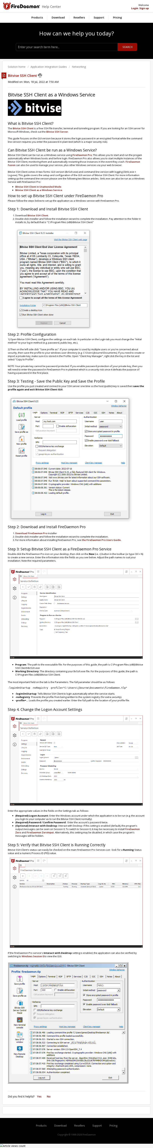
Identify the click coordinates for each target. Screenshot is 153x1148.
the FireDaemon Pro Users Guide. (101, 540)
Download (58, 17)
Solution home (17, 66)
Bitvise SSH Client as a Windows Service (38, 190)
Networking (79, 66)
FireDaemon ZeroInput (40, 832)
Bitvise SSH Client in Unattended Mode (38, 186)
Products (37, 17)
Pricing (117, 17)
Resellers (79, 17)
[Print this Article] (40, 75)
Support (99, 17)
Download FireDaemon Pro (31, 533)
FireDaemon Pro (82, 155)
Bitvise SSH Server (57, 131)
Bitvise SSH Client (23, 128)
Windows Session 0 (33, 956)
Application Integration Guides (49, 66)
